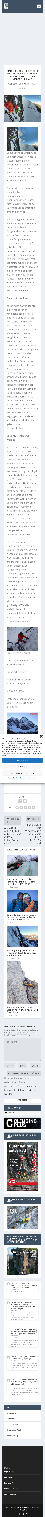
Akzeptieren (22, 760)
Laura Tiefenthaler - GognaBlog (24, 1329)
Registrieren (11, 1413)
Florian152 (15, 1380)
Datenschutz (24, 778)
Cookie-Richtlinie (13, 778)
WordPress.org (12, 1436)
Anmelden (11, 1418)
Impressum (33, 778)
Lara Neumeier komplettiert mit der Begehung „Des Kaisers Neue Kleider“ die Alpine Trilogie (24, 1305)
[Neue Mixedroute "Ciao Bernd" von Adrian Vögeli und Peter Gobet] (22, 982)
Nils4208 (14, 1302)
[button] (41, 736)
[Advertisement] (22, 36)
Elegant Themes (23, 1507)
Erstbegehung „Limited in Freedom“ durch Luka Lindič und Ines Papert (21, 953)
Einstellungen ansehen (22, 773)
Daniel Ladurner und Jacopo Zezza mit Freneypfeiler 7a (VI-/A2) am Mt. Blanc (21, 917)
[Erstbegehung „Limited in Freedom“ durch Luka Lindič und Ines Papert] (22, 936)
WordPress (24, 1510)
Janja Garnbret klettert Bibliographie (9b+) (23, 1358)
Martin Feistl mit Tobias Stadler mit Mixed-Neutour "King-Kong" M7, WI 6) (21, 881)
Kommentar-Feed (14, 1430)
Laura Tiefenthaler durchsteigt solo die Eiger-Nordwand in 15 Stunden (24, 1334)
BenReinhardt (16, 1357)
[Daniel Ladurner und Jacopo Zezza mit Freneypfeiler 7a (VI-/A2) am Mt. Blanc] (22, 901)
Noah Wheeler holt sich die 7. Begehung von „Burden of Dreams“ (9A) (24, 1382)
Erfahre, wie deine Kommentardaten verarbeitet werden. (20, 1089)
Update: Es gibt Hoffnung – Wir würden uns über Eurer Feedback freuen (24, 1285)
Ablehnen (22, 766)
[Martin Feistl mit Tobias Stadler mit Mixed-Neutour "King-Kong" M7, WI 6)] (22, 865)
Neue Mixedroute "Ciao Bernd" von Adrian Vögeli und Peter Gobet (22, 1010)
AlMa (26, 83)
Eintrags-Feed (12, 1424)
